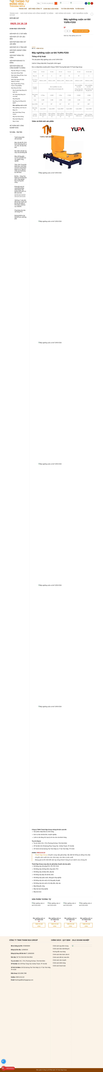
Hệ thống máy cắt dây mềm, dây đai (44, 871)
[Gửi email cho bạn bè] (71, 39)
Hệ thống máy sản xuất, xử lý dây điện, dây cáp (47, 883)
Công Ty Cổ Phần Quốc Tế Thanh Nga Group (55, 1069)
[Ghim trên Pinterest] (74, 39)
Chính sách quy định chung (60, 946)
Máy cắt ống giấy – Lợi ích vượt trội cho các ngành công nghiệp (20, 159)
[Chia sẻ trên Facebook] (65, 39)
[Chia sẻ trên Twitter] (68, 39)
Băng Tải (15, 110)
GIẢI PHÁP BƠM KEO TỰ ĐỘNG (17, 61)
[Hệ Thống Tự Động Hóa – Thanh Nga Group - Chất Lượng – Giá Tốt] (22, 3)
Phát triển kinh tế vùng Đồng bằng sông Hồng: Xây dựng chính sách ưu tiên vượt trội (20, 190)
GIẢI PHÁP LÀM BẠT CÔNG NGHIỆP (18, 51)
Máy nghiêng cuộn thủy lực (19, 107)
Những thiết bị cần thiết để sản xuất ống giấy (20, 217)
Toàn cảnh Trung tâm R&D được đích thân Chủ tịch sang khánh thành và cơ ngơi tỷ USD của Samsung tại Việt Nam (20, 168)
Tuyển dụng (79, 8)
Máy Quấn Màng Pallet (17, 73)
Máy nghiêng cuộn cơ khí (20, 105)
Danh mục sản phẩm (50, 8)
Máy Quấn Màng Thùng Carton (19, 113)
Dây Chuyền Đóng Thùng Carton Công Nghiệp (17, 84)
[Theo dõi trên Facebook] (86, 3)
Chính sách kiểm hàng (59, 963)
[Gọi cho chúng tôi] (89, 3)
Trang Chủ (23, 8)
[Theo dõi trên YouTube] (92, 3)
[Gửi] (56, 3)
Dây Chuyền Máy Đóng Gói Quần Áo (20, 91)
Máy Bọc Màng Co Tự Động (18, 70)
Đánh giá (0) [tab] (39, 48)
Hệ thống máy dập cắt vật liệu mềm (44, 874)
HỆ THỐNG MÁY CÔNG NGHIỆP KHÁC (17, 126)
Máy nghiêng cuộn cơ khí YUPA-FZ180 (86, 919)
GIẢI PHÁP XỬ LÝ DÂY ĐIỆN (18, 33)
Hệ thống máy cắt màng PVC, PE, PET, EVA (46, 866)
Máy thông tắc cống (39, 886)
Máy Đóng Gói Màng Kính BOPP (19, 102)
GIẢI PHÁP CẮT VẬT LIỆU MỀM (17, 38)
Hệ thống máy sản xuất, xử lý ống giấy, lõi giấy (47, 880)
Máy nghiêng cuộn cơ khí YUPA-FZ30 (39, 919)
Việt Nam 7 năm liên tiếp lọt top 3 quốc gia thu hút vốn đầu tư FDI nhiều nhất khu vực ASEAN (20, 203)
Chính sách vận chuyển (59, 960)
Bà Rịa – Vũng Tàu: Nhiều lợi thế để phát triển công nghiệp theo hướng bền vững (20, 179)
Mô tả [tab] (33, 48)
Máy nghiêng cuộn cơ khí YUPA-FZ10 (55, 919)
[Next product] (92, 14)
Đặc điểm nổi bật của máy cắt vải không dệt (20, 151)
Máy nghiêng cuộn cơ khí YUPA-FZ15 (70, 919)
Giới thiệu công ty (35, 8)
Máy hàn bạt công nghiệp (41, 889)
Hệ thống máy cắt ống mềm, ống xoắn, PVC (46, 869)
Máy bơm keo (37, 891)
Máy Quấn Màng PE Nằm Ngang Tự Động (17, 80)
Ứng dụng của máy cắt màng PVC (19, 211)
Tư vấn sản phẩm (67, 8)
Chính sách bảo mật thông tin (61, 948)
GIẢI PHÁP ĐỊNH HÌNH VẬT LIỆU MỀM (18, 43)
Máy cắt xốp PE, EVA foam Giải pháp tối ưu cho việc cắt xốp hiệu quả (20, 145)
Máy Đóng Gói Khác (63, 13)
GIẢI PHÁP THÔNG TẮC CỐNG (17, 56)
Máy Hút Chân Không (18, 116)
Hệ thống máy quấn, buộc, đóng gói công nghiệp (47, 877)
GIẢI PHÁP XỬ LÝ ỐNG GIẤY (18, 47)
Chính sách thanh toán (59, 965)
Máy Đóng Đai (16, 98)
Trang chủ (14, 13)
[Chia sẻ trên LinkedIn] (77, 39)
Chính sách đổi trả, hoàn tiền (61, 957)
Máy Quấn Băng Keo (18, 119)
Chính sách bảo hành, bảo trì (61, 954)
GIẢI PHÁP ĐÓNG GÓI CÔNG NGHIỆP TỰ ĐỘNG (36, 13)
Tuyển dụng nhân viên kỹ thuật (19, 138)
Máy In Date (16, 121)
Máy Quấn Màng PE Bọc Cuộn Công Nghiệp (19, 76)
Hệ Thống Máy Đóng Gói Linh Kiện (19, 95)
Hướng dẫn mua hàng (59, 951)
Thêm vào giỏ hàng (81, 31)
